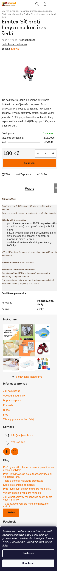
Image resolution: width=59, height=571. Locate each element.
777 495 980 (18, 442)
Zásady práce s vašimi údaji (18, 419)
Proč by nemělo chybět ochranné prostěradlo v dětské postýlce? (28, 468)
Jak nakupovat (11, 390)
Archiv (11, 512)
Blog (5, 414)
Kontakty (8, 405)
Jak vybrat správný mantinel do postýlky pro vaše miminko (27, 498)
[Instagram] (14, 451)
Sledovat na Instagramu (29, 376)
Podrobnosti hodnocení (14, 44)
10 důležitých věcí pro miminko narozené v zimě (25, 505)
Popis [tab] (29, 188)
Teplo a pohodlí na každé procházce (23, 480)
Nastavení (28, 553)
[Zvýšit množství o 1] (53, 153)
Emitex (15, 48)
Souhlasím (28, 563)
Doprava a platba (12, 400)
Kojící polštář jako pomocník (19, 485)
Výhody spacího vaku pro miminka (22, 493)
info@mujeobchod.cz (23, 435)
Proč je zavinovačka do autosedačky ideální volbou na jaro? (27, 475)
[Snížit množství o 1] (37, 153)
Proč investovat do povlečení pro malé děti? (27, 488)
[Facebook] (6, 451)
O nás (6, 409)
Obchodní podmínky (14, 395)
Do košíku (29, 163)
